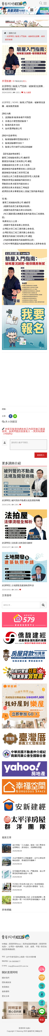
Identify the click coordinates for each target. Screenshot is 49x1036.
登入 (25, 81)
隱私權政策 (6, 982)
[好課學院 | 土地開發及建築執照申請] (24, 567)
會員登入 (40, 455)
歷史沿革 (5, 996)
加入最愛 (27, 92)
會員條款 (5, 987)
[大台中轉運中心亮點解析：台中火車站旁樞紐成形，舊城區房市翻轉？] (6, 861)
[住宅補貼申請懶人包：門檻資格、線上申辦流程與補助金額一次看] (6, 874)
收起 (42, 1020)
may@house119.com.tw (18, 966)
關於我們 (5, 978)
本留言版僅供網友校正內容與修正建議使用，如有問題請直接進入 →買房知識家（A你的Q (23, 431)
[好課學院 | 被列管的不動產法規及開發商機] (24, 482)
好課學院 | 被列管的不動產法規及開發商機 (21, 500)
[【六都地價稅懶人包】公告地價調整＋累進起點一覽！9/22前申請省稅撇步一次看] (6, 900)
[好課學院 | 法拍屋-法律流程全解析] (24, 524)
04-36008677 (14, 961)
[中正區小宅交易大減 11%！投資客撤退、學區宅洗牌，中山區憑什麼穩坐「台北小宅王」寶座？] (6, 887)
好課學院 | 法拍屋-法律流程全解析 (17, 543)
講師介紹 (12, 33)
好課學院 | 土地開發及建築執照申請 (18, 585)
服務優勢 (5, 991)
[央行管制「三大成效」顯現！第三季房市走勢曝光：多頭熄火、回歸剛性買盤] (6, 848)
